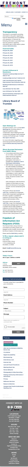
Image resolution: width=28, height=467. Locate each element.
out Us (14, 439)
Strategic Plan (14, 447)
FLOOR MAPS (18, 12)
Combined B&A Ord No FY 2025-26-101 (14, 78)
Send (18, 332)
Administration (14, 440)
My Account (14, 458)
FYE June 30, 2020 (8, 63)
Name (5, 287)
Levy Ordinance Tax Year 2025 (11, 91)
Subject (6, 308)
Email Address (8, 295)
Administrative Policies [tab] (10, 345)
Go (22, 16)
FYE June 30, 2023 (8, 55)
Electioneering (8, 357)
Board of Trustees (14, 442)
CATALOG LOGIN (10, 12)
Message (6, 314)
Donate (14, 454)
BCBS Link (5, 395)
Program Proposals (14, 461)
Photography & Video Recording (13, 372)
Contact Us (14, 444)
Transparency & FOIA (14, 449)
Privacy (6, 379)
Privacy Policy (14, 460)
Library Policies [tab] (8, 342)
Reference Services (9, 381)
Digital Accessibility (9, 355)
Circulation (7, 352)
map (18, 263)
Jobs (14, 456)
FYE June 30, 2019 (8, 65)
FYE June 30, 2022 (8, 58)
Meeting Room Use (9, 367)
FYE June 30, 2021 (8, 60)
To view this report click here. (13, 136)
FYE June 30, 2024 (8, 53)
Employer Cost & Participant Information (15, 162)
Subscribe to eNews (14, 463)
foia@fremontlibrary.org (13, 248)
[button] (26, 24)
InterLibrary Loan (9, 360)
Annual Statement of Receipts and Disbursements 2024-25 (13, 94)
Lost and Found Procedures (11, 365)
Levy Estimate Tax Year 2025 (11, 88)
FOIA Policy (14, 233)
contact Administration (10, 46)
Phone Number (8, 303)
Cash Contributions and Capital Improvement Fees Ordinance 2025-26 (14, 81)
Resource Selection (9, 384)
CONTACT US (25, 12)
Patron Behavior (8, 369)
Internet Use (7, 362)
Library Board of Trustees (11, 102)
